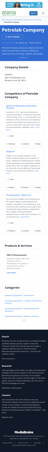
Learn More (11, 273)
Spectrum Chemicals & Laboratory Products (21, 107)
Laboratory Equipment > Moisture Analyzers (22, 316)
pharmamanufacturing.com (23, 445)
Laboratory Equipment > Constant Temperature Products (23, 302)
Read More (25, 217)
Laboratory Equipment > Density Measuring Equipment (22, 309)
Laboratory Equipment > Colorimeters (19, 295)
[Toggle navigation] (43, 13)
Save (12, 136)
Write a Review (35, 43)
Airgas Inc (10, 151)
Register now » (7, 417)
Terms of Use (23, 443)
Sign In (33, 13)
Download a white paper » (12, 388)
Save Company (14, 37)
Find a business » (8, 359)
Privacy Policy (7, 443)
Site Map (37, 443)
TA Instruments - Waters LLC (18, 195)
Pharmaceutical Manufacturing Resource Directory (21, 20)
